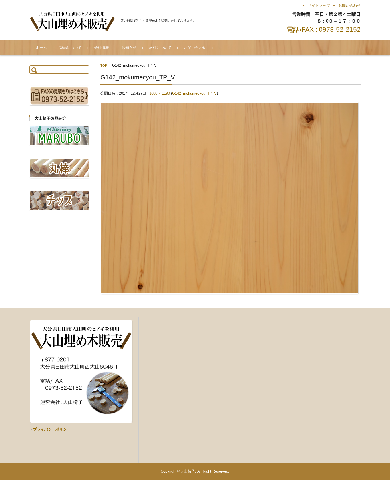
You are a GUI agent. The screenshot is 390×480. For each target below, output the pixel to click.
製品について (70, 47)
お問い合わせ (195, 47)
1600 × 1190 (159, 93)
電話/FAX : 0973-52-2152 (324, 29)
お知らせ (129, 47)
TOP (103, 65)
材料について (160, 47)
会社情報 (101, 47)
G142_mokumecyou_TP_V (194, 93)
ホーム (41, 47)
